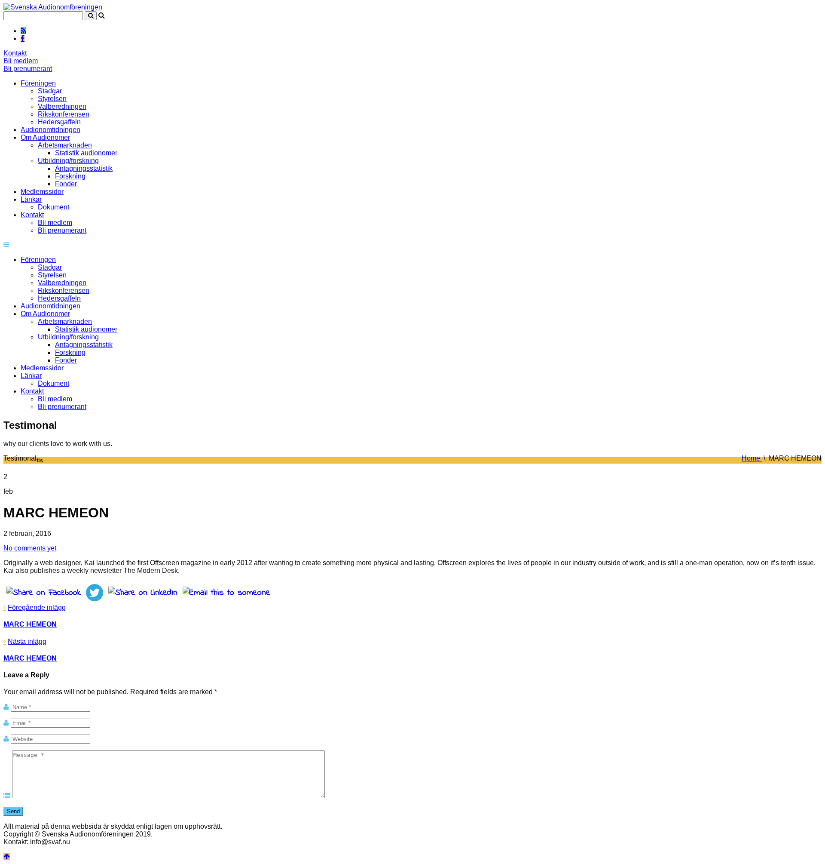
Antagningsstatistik (84, 168)
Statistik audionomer (86, 153)
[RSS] (23, 30)
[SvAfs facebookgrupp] (22, 38)
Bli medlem (20, 61)
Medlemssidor (42, 191)
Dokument (53, 207)
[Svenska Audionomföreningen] (52, 7)
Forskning (70, 176)
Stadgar (50, 91)
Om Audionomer (45, 137)
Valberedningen (62, 106)
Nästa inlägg (27, 641)
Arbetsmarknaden (65, 145)
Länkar (31, 199)
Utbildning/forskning (68, 160)
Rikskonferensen (63, 114)
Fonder (66, 184)
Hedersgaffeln (59, 122)
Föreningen (38, 83)
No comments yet (29, 548)
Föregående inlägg (37, 607)
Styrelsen (52, 98)
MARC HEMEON (30, 624)
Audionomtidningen (50, 129)
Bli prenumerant (27, 68)
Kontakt (15, 53)
